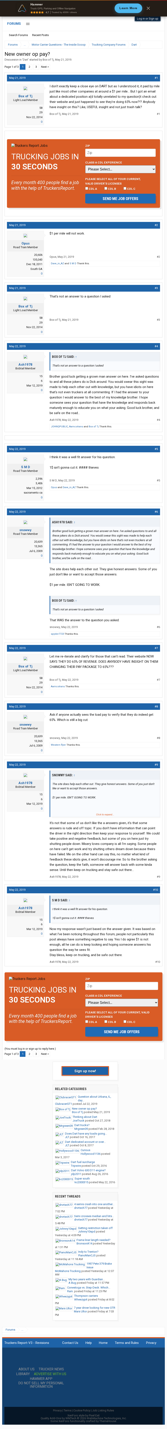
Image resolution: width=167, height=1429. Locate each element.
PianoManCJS (87, 1255)
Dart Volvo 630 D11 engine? (88, 1170)
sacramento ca (33, 492)
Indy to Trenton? (88, 1251)
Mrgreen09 (81, 1128)
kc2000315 (81, 1182)
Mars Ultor (80, 1311)
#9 (156, 764)
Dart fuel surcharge (83, 1162)
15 (40, 376)
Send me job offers (120, 198)
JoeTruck (78, 1120)
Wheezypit (80, 1299)
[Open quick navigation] (156, 44)
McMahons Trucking (68, 1271)
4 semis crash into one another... (94, 1204)
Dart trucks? (82, 1125)
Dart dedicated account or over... (85, 1141)
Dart (25, 59)
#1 (156, 77)
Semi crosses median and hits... (94, 1216)
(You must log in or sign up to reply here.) (30, 1048)
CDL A (92, 188)
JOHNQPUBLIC (59, 426)
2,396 (39, 478)
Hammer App (41, 1379)
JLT (67, 1137)
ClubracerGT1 (63, 1103)
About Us (26, 1369)
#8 (156, 706)
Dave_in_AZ (57, 263)
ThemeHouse (107, 1421)
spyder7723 (57, 634)
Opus (26, 243)
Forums (14, 24)
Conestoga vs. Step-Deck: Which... (88, 1287)
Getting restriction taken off (95, 1228)
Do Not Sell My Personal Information (41, 1384)
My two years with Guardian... (86, 1279)
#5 (156, 449)
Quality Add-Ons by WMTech (84, 1418)
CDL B (111, 188)
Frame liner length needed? (93, 1240)
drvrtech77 (80, 1207)
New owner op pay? (84, 1108)
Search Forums (18, 35)
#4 (156, 346)
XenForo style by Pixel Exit (83, 1415)
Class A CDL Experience (103, 162)
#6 (156, 511)
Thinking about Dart (85, 1116)
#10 (155, 889)
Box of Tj (48, 59)
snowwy (25, 530)
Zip (87, 145)
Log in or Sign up (147, 18)
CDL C (130, 188)
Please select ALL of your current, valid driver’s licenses (113, 181)
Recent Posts (40, 35)
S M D (73, 263)
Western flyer (58, 744)
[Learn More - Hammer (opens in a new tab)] (83, 8)
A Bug (72, 1282)
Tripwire (76, 1165)
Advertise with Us (50, 1374)
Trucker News (51, 1369)
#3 (156, 288)
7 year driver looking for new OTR (94, 1307)
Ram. (70, 1291)
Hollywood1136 (90, 1153)
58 (40, 107)
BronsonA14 (84, 1243)
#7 (156, 648)
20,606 (38, 254)
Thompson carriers (86, 1295)
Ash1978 (25, 365)
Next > (45, 66)
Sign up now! (85, 1071)
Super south (82, 1178)
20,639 (38, 541)
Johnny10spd (86, 1231)
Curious (85, 1150)
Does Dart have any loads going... (86, 1133)
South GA (36, 269)
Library (23, 1374)
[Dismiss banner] (148, 8)
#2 (156, 225)
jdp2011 (76, 1174)
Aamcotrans (76, 426)
